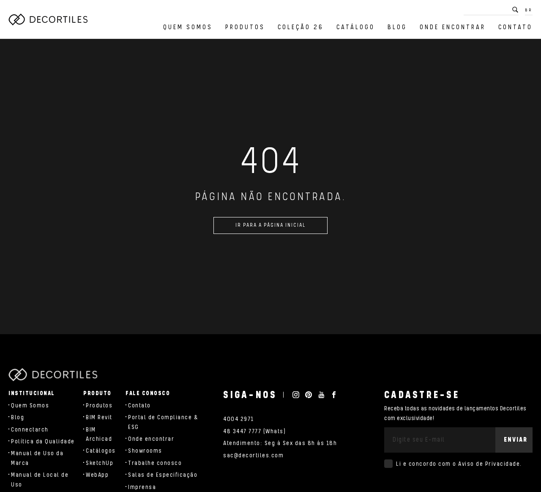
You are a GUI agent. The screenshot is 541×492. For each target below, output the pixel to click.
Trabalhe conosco (155, 463)
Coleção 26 (301, 27)
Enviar (515, 440)
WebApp (97, 475)
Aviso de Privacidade (489, 464)
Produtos (245, 27)
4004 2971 (238, 419)
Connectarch (30, 429)
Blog (397, 27)
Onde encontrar (453, 27)
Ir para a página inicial (270, 225)
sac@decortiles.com (253, 455)
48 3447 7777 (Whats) (254, 431)
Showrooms (145, 451)
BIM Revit (99, 417)
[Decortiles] (47, 19)
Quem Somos (188, 27)
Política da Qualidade (43, 441)
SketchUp (99, 463)
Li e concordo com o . (459, 464)
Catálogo (355, 27)
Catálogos (101, 451)
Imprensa (142, 487)
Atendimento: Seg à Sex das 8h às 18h (280, 443)
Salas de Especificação (162, 475)
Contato (515, 27)
